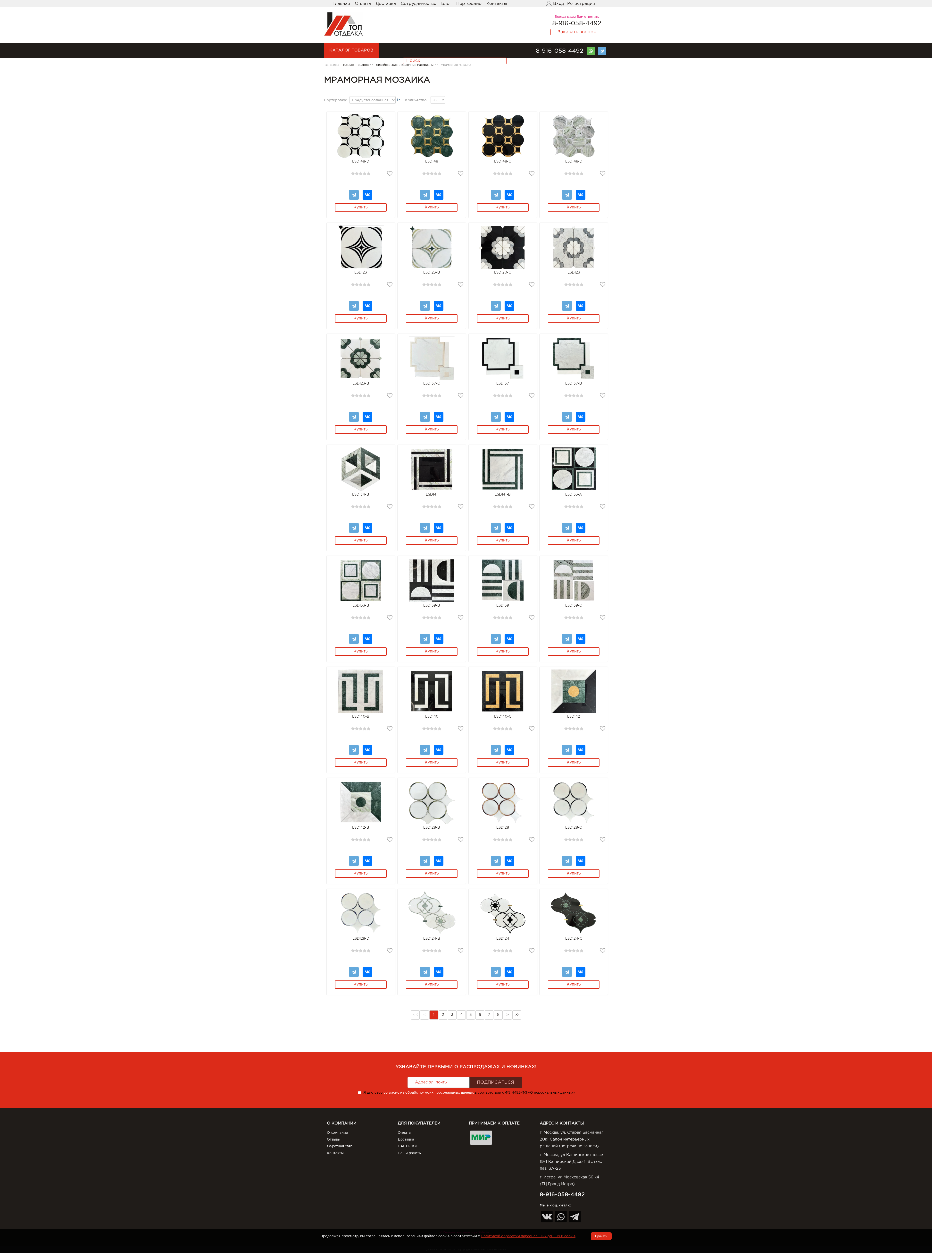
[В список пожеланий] (390, 173)
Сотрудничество (418, 4)
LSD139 (502, 605)
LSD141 (432, 494)
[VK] (367, 192)
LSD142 (573, 716)
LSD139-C (573, 605)
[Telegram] (602, 49)
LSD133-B (360, 605)
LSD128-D (360, 938)
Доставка (386, 4)
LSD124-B (431, 938)
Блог (446, 4)
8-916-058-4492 (576, 23)
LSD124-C (573, 938)
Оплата (363, 4)
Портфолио (469, 4)
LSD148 (431, 161)
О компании (337, 1132)
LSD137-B (573, 383)
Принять (601, 1236)
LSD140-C (502, 716)
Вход (558, 4)
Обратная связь (340, 1146)
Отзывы (334, 1139)
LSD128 (502, 827)
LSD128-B (431, 827)
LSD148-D (360, 161)
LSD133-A (573, 494)
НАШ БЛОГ (408, 1146)
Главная (341, 4)
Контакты (496, 4)
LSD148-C (502, 161)
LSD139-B (431, 605)
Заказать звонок (577, 32)
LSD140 (431, 716)
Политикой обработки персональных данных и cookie (528, 1236)
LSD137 (502, 383)
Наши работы (410, 1153)
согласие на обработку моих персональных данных (428, 1092)
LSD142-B (360, 827)
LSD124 (502, 938)
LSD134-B (360, 494)
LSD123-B (431, 272)
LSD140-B (360, 716)
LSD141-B (503, 494)
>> (517, 1015)
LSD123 (360, 272)
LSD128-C (573, 827)
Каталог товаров (351, 50)
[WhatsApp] (591, 49)
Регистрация (581, 4)
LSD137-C (431, 383)
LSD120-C (502, 272)
